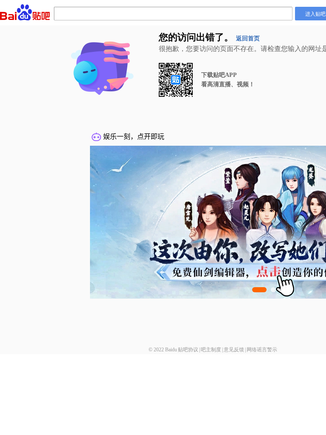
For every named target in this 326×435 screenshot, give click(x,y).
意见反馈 (234, 350)
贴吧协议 (188, 350)
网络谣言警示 (262, 350)
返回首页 (248, 38)
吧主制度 (211, 350)
